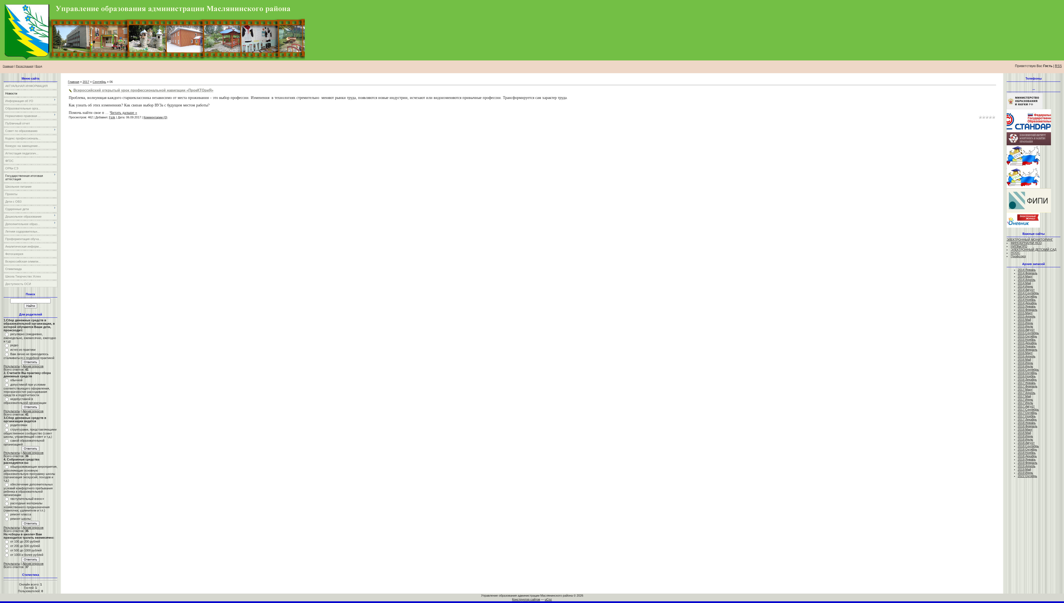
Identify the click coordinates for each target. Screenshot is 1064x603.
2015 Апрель (1026, 316)
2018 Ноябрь (1027, 452)
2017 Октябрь (1027, 412)
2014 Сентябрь (1028, 293)
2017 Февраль (1027, 386)
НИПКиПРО (1019, 246)
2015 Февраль (1027, 309)
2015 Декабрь (1027, 343)
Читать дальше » (123, 113)
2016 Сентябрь (1028, 369)
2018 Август (1026, 442)
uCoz (548, 599)
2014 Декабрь (1027, 303)
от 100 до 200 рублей (25, 541)
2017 (86, 81)
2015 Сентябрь (1028, 333)
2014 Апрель (1026, 279)
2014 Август (1026, 289)
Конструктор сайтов (526, 599)
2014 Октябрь (1027, 296)
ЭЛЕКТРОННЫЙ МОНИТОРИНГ (1030, 239)
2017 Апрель (1026, 393)
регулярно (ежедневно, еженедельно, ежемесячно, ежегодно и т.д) (30, 337)
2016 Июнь (1025, 363)
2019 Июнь (1025, 472)
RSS (1058, 66)
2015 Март (1025, 313)
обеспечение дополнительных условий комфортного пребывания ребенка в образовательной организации (28, 490)
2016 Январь (1027, 346)
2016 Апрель (1026, 356)
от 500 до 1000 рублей (26, 550)
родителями (18, 425)
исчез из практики (22, 349)
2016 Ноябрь (1027, 376)
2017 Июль (1025, 402)
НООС (1015, 253)
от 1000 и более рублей (26, 554)
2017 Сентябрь (1028, 409)
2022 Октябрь (1027, 476)
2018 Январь (1027, 422)
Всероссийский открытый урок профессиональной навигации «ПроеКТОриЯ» (143, 90)
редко (14, 345)
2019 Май (1024, 469)
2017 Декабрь (1027, 419)
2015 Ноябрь (1027, 339)
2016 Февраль (1027, 349)
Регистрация (24, 66)
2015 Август (1026, 329)
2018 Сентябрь (1028, 446)
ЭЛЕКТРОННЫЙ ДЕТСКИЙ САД (1033, 249)
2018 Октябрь (1027, 449)
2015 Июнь (1025, 323)
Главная (8, 66)
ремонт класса (20, 514)
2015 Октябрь (1027, 336)
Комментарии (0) (155, 117)
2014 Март (1025, 276)
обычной (16, 380)
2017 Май (1024, 396)
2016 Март (1025, 353)
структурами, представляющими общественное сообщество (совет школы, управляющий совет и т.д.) (30, 433)
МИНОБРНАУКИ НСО (1026, 243)
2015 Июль (1025, 326)
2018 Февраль (1027, 426)
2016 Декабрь (1027, 379)
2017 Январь (1027, 383)
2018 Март (1025, 429)
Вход (38, 66)
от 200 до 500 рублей (25, 546)
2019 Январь (1027, 459)
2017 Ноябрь (1027, 416)
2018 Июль (1025, 439)
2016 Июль (1025, 366)
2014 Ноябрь (1027, 299)
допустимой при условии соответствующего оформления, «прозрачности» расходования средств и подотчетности (27, 390)
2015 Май (1024, 319)
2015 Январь (1027, 306)
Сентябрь (99, 81)
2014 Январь (1027, 269)
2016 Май (1024, 359)
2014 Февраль (1027, 273)
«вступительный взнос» (27, 498)
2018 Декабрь (1027, 456)
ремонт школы (20, 518)
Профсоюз (1018, 256)
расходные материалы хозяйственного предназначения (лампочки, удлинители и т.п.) (27, 507)
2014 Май (1024, 283)
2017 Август (1026, 406)
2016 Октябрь (1027, 373)
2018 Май (1024, 432)
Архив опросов (33, 366)
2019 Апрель (1026, 466)
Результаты (12, 366)
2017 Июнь (1025, 399)
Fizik (112, 117)
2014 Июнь (1025, 286)
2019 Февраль (1027, 462)
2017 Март (1025, 389)
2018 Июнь (1025, 436)
